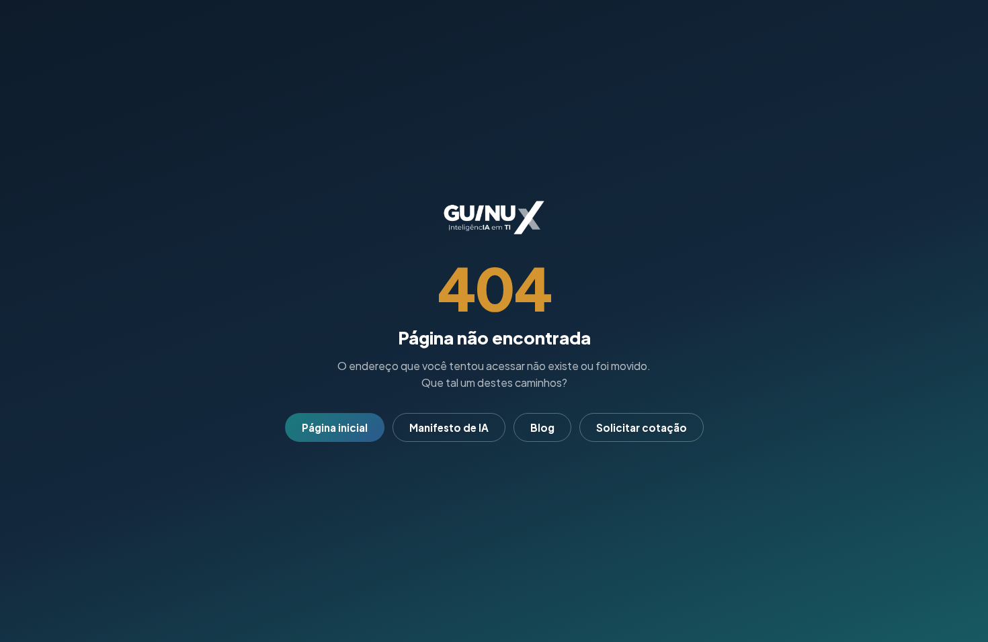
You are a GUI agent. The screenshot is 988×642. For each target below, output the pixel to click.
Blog (542, 427)
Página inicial (335, 427)
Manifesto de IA (449, 427)
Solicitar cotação (641, 427)
